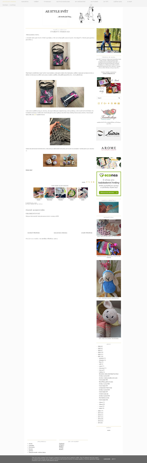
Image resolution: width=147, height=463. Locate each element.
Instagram (61, 445)
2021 (99, 356)
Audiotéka (31, 445)
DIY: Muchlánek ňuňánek (109, 338)
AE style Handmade (63, 1)
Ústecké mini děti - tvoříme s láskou (37, 452)
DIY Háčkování (80, 1)
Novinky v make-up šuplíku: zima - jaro (108, 378)
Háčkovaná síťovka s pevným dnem (108, 256)
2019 (99, 412)
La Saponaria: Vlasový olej (105, 387)
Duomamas (32, 447)
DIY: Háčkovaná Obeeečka (109, 298)
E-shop (129, 1)
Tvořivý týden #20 (103, 379)
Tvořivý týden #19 (103, 385)
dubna (101, 402)
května (101, 372)
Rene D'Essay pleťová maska (106, 381)
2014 (99, 422)
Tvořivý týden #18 (103, 399)
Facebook (61, 443)
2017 (99, 416)
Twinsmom (47, 1)
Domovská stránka (9, 1)
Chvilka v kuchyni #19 (104, 389)
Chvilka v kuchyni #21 (104, 375)
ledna (100, 408)
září (100, 364)
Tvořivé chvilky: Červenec (49, 199)
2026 (99, 346)
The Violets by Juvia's (104, 397)
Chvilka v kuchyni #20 (104, 383)
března (101, 404)
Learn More (107, 459)
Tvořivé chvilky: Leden (82, 199)
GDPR (108, 430)
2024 (99, 350)
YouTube (61, 447)
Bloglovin (61, 446)
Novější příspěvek (34, 233)
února (100, 406)
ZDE (35, 114)
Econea (31, 449)
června (101, 370)
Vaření (36, 1)
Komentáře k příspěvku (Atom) (48, 238)
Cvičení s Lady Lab (103, 393)
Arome (30, 443)
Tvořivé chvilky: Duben (38, 199)
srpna (100, 366)
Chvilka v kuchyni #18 (104, 395)
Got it (114, 459)
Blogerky (61, 449)
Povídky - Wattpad (9, 5)
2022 (99, 354)
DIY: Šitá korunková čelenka (108, 236)
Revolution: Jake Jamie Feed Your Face (108, 374)
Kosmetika (25, 1)
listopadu (101, 360)
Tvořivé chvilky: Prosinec (60, 199)
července (101, 368)
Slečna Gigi (118, 1)
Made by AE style (37, 204)
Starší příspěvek (86, 233)
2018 (99, 414)
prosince (101, 358)
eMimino (31, 450)
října (100, 362)
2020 (99, 410)
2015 (99, 420)
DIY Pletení (94, 1)
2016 (99, 418)
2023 (99, 352)
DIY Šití (106, 1)
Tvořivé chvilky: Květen (71, 199)
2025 (99, 348)
